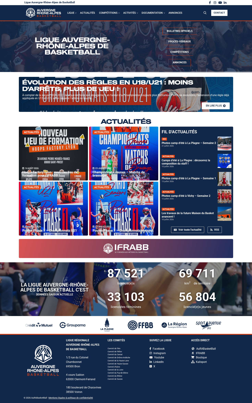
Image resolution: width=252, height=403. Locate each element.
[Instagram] (215, 2)
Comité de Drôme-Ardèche (119, 358)
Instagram (159, 353)
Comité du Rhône (115, 376)
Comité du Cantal (115, 354)
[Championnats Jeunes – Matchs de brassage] (123, 153)
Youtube (158, 357)
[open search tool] (205, 12)
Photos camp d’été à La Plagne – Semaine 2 (189, 143)
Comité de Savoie (115, 379)
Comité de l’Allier (115, 352)
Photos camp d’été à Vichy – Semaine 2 (186, 195)
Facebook (158, 348)
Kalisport (201, 362)
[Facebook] (210, 2)
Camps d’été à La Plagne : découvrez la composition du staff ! (186, 162)
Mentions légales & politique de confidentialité (71, 397)
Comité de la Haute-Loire (118, 361)
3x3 (164, 139)
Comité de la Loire (115, 370)
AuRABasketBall (206, 348)
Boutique (201, 357)
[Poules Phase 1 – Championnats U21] (53, 209)
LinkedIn (158, 362)
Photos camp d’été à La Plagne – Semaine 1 (189, 178)
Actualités (31, 132)
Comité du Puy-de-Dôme (118, 373)
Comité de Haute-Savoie (118, 364)
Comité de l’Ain (114, 348)
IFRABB (200, 353)
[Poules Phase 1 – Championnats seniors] (123, 209)
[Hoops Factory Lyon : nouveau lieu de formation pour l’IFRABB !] (53, 153)
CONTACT (219, 12)
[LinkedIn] (225, 2)
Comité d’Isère (114, 367)
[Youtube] (220, 2)
